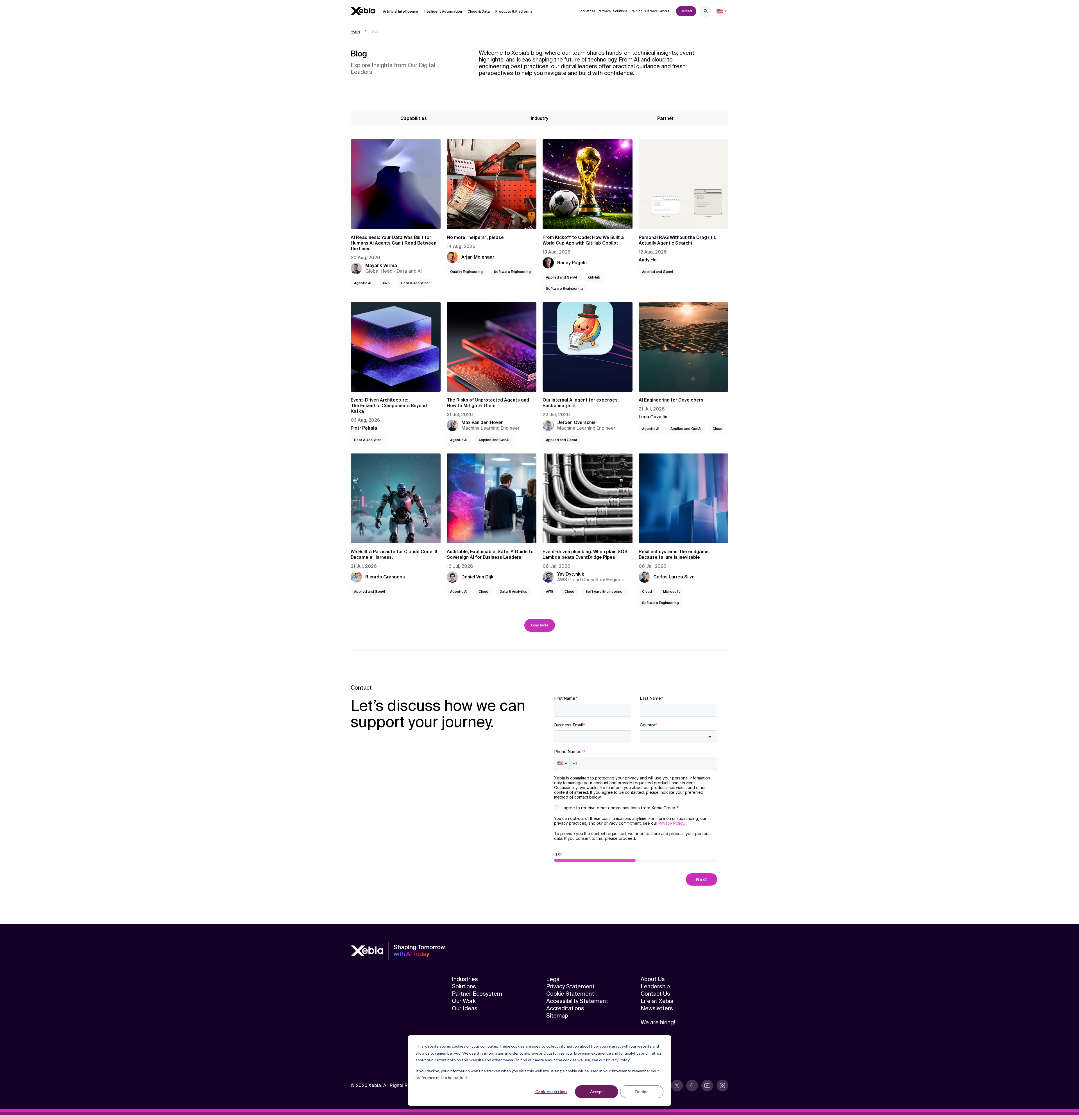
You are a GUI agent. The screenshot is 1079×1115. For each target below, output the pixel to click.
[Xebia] (363, 11)
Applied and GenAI (561, 277)
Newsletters (657, 1008)
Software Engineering (512, 272)
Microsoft (671, 591)
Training (636, 11)
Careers (651, 11)
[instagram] (722, 1085)
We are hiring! (658, 1022)
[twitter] (677, 1085)
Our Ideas (464, 1008)
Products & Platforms (513, 11)
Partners (604, 11)
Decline (642, 1091)
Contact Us (655, 993)
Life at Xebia (657, 1001)
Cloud (717, 429)
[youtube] (707, 1085)
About (664, 11)
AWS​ (386, 283)
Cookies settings (551, 1091)
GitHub (594, 277)
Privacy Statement (570, 986)
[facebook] (692, 1085)
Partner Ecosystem (477, 993)
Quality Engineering (466, 272)
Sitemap (557, 1015)
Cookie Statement (570, 993)
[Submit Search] (706, 12)
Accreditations (565, 1008)
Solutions (620, 11)
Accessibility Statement (577, 1001)
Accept (596, 1091)
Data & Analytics (415, 283)
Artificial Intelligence (400, 11)
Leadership (655, 986)
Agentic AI (362, 283)
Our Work (464, 1001)
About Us (653, 979)
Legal (553, 979)
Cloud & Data (479, 11)
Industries (587, 11)
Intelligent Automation (443, 11)
